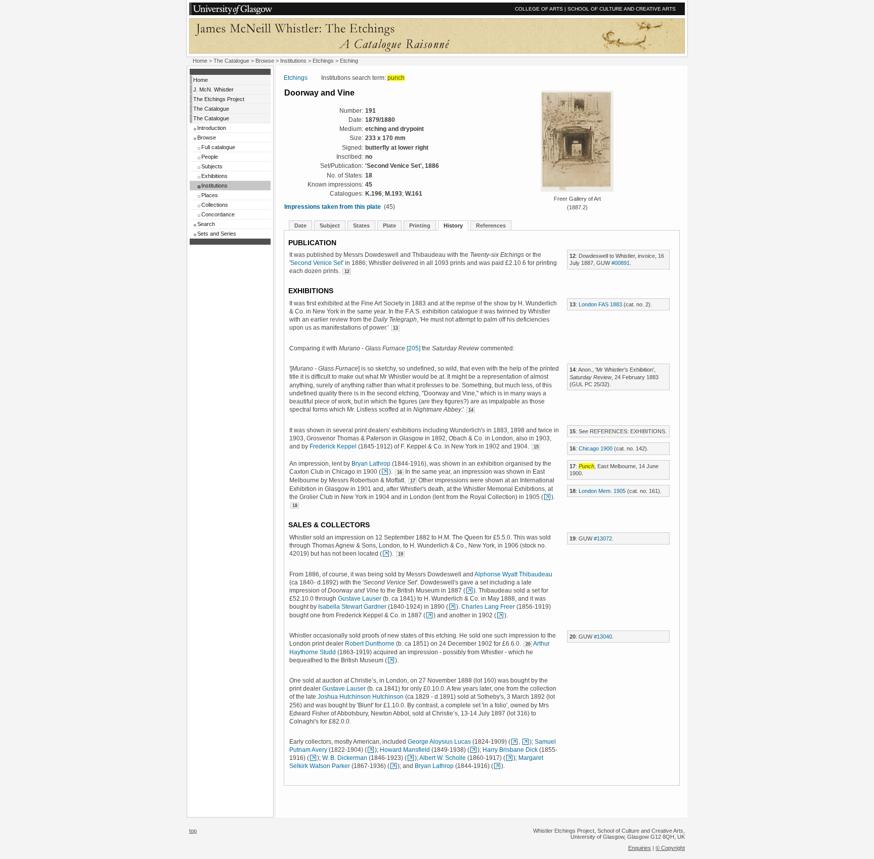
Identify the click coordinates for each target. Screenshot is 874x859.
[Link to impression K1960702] (469, 590)
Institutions (293, 61)
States (361, 225)
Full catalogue (218, 147)
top (193, 831)
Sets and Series (216, 234)
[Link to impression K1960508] (371, 750)
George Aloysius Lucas (439, 742)
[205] (413, 348)
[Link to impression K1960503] (514, 742)
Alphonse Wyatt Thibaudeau (513, 574)
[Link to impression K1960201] (547, 497)
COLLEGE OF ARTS (539, 9)
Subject (330, 225)
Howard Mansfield (405, 750)
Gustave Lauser (359, 599)
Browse (264, 61)
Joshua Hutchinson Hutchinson (361, 697)
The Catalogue (231, 61)
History (453, 225)
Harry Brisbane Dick (510, 750)
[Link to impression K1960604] (313, 758)
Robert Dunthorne (370, 644)
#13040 (603, 637)
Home (200, 61)
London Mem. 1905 (602, 491)
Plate (389, 225)
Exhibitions (214, 176)
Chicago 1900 (596, 448)
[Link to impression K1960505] (452, 607)
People (209, 157)
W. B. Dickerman (344, 758)
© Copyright (670, 848)
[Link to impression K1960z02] (473, 750)
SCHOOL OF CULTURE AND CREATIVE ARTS (621, 9)
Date (300, 225)
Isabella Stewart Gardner (352, 607)
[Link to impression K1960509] (391, 660)
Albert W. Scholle (442, 758)
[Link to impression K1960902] (385, 472)
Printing (419, 225)
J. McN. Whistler (213, 89)
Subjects (212, 166)
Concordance (218, 214)
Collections (214, 205)
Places (209, 195)
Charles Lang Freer (488, 607)
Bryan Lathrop (371, 464)
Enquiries (639, 848)
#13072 (603, 538)
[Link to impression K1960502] (429, 615)
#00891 (620, 263)
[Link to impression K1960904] (393, 766)
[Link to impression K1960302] (500, 615)
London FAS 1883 (600, 304)
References (491, 225)
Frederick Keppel (333, 446)
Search (206, 224)
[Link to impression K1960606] (525, 742)
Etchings (323, 61)
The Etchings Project (218, 99)
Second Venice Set (316, 263)
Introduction (211, 128)
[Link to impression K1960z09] (411, 758)
